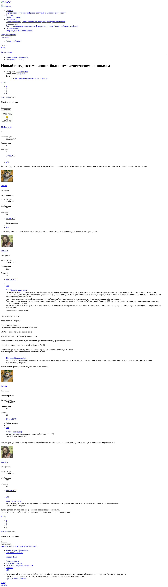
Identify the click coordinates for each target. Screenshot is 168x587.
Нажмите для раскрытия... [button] (17, 310)
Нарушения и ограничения (17, 13)
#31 (7, 162)
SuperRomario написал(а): (16, 290)
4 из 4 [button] (12, 97)
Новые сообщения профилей (34, 22)
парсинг (38, 78)
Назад (3, 82)
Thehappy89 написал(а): (16, 358)
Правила (9, 11)
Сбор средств (11, 30)
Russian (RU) (11, 557)
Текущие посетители (44, 26)
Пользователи (12, 24)
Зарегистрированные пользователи (20, 26)
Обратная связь (12, 561)
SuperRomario (22, 72)
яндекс (45, 78)
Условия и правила (14, 563)
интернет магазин (18, 78)
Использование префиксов (54, 13)
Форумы (9, 15)
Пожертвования (12, 28)
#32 (7, 227)
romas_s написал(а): (14, 432)
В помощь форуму (25, 30)
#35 (7, 497)
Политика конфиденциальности (19, 565)
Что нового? (11, 19)
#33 (7, 286)
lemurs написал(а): (13, 501)
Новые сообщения (13, 17)
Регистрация (6, 52)
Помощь (9, 568)
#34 (7, 428)
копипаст (30, 78)
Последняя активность (55, 22)
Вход (3, 47)
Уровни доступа (36, 13)
